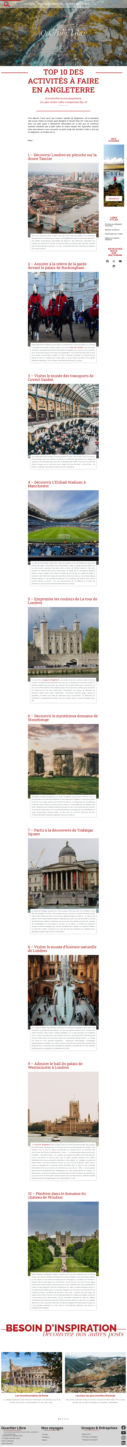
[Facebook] (107, 261)
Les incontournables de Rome (31, 1395)
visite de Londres (76, 347)
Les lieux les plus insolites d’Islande (95, 1395)
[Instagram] (113, 261)
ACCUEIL (30, 3)
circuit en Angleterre (42, 1145)
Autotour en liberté (112, 230)
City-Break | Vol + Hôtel (114, 234)
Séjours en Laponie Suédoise (112, 239)
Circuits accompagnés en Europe (113, 225)
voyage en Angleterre (50, 680)
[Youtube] (120, 261)
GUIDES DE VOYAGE (78, 3)
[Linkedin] (113, 266)
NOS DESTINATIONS (50, 3)
